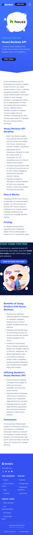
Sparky (22, 527)
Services (22, 480)
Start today (9, 59)
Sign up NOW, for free (13, 262)
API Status (7, 513)
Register (20, 4)
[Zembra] (7, 4)
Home (5, 480)
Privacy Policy (24, 531)
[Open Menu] (29, 4)
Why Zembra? (8, 503)
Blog (5, 490)
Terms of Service (9, 531)
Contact (6, 493)
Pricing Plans (24, 483)
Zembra (13, 108)
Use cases (23, 493)
